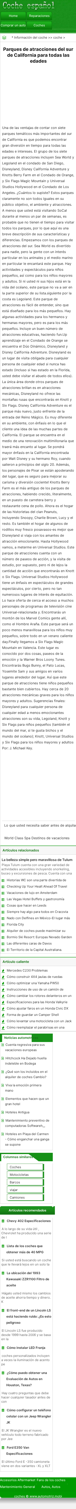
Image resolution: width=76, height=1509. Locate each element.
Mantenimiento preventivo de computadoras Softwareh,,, (27, 1123)
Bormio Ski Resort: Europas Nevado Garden (39, 937)
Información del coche (30, 37)
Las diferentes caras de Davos (29, 943)
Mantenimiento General (17, 1487)
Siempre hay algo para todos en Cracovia (37, 912)
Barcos (15, 1182)
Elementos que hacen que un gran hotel (27, 1101)
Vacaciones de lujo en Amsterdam (32, 893)
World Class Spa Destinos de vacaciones (37, 838)
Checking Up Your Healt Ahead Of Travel (37, 886)
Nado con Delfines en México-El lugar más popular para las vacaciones (38, 919)
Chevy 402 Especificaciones (29, 1221)
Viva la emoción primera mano (23, 1087)
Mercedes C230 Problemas (27, 970)
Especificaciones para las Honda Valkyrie (37, 1002)
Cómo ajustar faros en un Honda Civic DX (37, 1008)
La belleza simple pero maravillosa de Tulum (37, 860)
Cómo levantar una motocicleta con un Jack (39, 1021)
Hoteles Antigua (17, 1112)
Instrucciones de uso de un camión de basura (35, 990)
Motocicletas (19, 1175)
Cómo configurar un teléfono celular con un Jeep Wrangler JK (28, 1416)
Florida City (15, 924)
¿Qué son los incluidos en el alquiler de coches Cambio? (26, 1074)
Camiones (17, 1197)
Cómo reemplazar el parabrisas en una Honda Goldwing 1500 (35, 1028)
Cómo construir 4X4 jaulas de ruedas (34, 977)
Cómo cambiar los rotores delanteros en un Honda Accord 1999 (39, 996)
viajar (14, 1190)
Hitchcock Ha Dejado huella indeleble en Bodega (25, 1060)
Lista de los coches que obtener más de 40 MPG (24, 1249)
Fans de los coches (51, 1480)
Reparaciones (39, 16)
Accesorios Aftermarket (17, 1480)
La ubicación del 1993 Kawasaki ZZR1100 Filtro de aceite (27, 1279)
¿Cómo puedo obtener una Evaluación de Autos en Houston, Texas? (26, 1379)
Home (13, 16)
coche (57, 37)
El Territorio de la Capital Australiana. (34, 950)
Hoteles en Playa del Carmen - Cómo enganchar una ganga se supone (27, 1139)
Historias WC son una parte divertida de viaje (36, 881)
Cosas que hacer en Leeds (26, 905)
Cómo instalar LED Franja (26, 1348)
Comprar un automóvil (13, 25)
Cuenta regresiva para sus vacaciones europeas (25, 1047)
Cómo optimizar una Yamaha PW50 (33, 983)
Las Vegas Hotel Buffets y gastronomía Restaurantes (35, 900)
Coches (39, 25)
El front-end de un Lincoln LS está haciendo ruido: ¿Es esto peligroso (28, 1316)
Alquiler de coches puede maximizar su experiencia (35, 931)
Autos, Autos (50, 1487)
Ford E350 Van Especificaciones (19, 1450)
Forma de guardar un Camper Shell (33, 1015)
